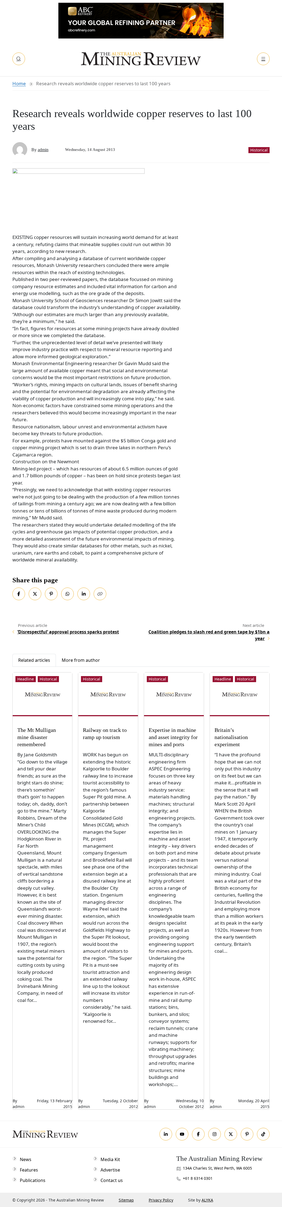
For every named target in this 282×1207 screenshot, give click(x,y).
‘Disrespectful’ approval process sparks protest (68, 632)
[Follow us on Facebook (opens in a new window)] (198, 1134)
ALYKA (207, 1200)
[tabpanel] (141, 888)
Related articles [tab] (34, 660)
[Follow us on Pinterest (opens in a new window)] (247, 1134)
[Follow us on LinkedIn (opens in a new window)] (166, 1134)
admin (43, 149)
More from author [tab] (81, 660)
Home (19, 83)
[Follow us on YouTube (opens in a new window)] (182, 1134)
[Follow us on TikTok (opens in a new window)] (263, 1134)
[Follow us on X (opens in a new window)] (231, 1134)
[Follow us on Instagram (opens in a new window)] (214, 1134)
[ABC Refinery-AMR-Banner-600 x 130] (141, 20)
